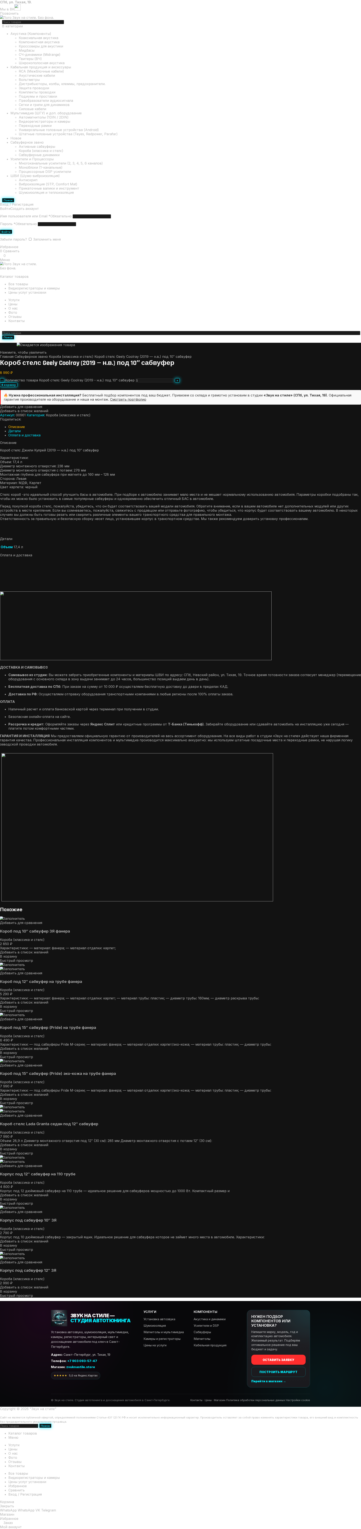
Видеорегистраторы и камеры (44, 121)
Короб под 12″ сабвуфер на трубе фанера (41, 981)
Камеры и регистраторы (162, 1339)
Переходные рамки (35, 126)
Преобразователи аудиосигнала (46, 100)
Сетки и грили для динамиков (44, 105)
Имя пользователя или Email (36, 216)
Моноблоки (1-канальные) (40, 167)
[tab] (16, 427)
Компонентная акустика (39, 42)
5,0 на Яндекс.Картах (76, 1375)
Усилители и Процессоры (32, 159)
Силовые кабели (32, 109)
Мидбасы (26, 50)
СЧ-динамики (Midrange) (39, 54)
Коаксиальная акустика (38, 38)
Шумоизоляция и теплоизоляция (46, 192)
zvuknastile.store (80, 1367)
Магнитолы (202, 1339)
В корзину (8, 384)
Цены (208, 1400)
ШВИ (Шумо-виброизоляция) (35, 176)
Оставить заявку (278, 1360)
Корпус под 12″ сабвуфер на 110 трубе (37, 1174)
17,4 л (18, 547)
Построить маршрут (278, 1372)
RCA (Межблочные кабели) (41, 71)
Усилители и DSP (206, 1326)
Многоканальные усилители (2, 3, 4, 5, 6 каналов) (61, 163)
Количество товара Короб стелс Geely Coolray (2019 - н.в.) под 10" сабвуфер (70, 380)
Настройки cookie (298, 1400)
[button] (8, 956)
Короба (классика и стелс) (41, 151)
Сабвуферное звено (27, 142)
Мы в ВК (7, 9)
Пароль (18, 224)
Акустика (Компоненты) (30, 34)
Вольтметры (29, 80)
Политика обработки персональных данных (255, 1400)
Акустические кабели (37, 75)
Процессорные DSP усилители (45, 171)
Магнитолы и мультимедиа (164, 1332)
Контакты (196, 1400)
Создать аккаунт (24, 208)
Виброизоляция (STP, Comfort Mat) (48, 184)
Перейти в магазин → (268, 1381)
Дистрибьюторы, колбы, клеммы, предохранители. (62, 84)
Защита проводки (34, 88)
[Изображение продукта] (12, 969)
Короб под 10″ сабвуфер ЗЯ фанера (35, 931)
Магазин (219, 1400)
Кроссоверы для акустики (41, 46)
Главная (7, 356)
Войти (6, 231)
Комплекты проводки (37, 92)
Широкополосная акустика (42, 63)
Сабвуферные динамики (39, 155)
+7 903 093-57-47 (44, 328)
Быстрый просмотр (16, 960)
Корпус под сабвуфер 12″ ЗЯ (28, 1270)
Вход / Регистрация (25, 1494)
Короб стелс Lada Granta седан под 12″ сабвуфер (49, 1123)
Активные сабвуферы (37, 146)
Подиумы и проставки (38, 96)
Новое (15, 138)
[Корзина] (1, 272)
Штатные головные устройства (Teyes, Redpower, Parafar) (68, 134)
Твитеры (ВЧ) (30, 59)
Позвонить (9, 13)
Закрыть (7, 1506)
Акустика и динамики (210, 1319)
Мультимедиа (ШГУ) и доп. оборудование (46, 113)
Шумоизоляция (155, 1326)
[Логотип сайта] (27, 17)
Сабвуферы (202, 1332)
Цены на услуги (155, 1345)
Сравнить (16, 1490)
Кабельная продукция (210, 1345)
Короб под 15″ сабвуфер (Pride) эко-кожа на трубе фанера (58, 1073)
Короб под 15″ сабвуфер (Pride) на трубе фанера (48, 1027)
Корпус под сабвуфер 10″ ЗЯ (28, 1220)
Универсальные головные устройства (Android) (59, 130)
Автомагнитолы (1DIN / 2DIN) (44, 117)
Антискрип (28, 180)
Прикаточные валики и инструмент (49, 188)
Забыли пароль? (13, 239)
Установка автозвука (159, 1319)
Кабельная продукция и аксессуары (40, 67)
